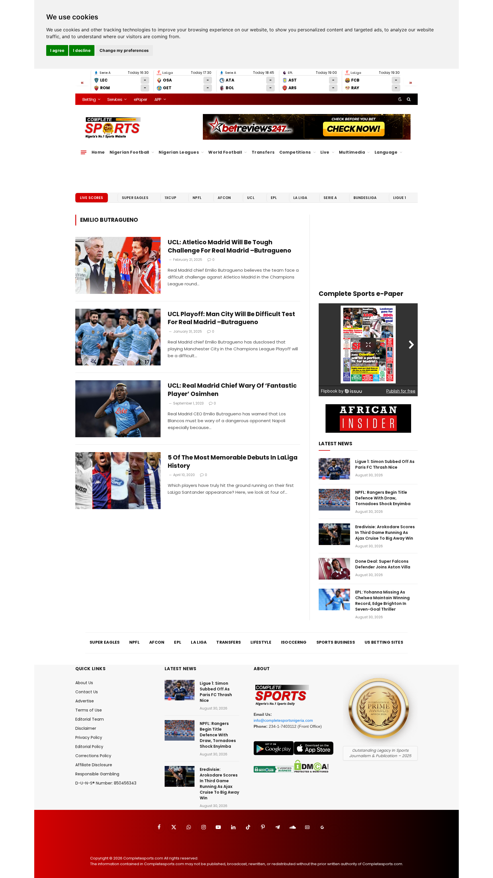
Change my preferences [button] (124, 50)
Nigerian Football (129, 152)
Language (386, 152)
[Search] (408, 99)
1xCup (170, 197)
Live (325, 152)
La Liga (300, 197)
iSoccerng (294, 642)
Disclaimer (85, 728)
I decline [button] (81, 50)
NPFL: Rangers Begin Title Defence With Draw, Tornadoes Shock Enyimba (383, 498)
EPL (274, 197)
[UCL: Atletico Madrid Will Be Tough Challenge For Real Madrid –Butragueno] (118, 265)
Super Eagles (135, 197)
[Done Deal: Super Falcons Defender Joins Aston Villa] (334, 569)
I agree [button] (57, 50)
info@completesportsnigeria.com (283, 720)
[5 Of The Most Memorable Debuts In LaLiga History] (118, 480)
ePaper (140, 99)
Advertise (84, 701)
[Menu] (83, 152)
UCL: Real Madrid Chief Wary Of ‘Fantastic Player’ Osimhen (232, 390)
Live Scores (91, 197)
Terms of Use (88, 710)
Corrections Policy (93, 756)
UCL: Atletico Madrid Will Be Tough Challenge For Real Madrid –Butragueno (229, 246)
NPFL (197, 197)
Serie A (330, 197)
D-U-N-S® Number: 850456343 (105, 783)
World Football (225, 152)
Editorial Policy (89, 746)
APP (157, 99)
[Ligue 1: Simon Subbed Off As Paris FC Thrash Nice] (334, 469)
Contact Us (86, 692)
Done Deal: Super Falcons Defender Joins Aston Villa (382, 564)
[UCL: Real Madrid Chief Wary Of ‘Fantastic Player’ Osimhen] (118, 408)
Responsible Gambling (97, 774)
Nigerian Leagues (179, 152)
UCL (250, 197)
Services (114, 99)
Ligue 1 (399, 197)
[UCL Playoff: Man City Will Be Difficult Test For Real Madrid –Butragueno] (118, 337)
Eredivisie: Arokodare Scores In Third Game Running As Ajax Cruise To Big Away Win (385, 532)
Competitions (295, 152)
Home (98, 152)
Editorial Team (89, 719)
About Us (84, 683)
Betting (89, 99)
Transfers (263, 152)
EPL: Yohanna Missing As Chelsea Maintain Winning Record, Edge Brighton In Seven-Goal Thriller (382, 600)
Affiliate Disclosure (93, 765)
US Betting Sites (384, 642)
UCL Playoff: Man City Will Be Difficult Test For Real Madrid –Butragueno (231, 318)
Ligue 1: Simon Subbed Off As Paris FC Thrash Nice (385, 464)
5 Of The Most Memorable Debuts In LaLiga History (233, 462)
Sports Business (335, 642)
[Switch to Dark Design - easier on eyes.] (400, 99)
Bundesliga (365, 197)
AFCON (224, 197)
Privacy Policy (88, 737)
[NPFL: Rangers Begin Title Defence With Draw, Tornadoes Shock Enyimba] (334, 500)
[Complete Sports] (112, 128)
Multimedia (352, 152)
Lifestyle (260, 642)
